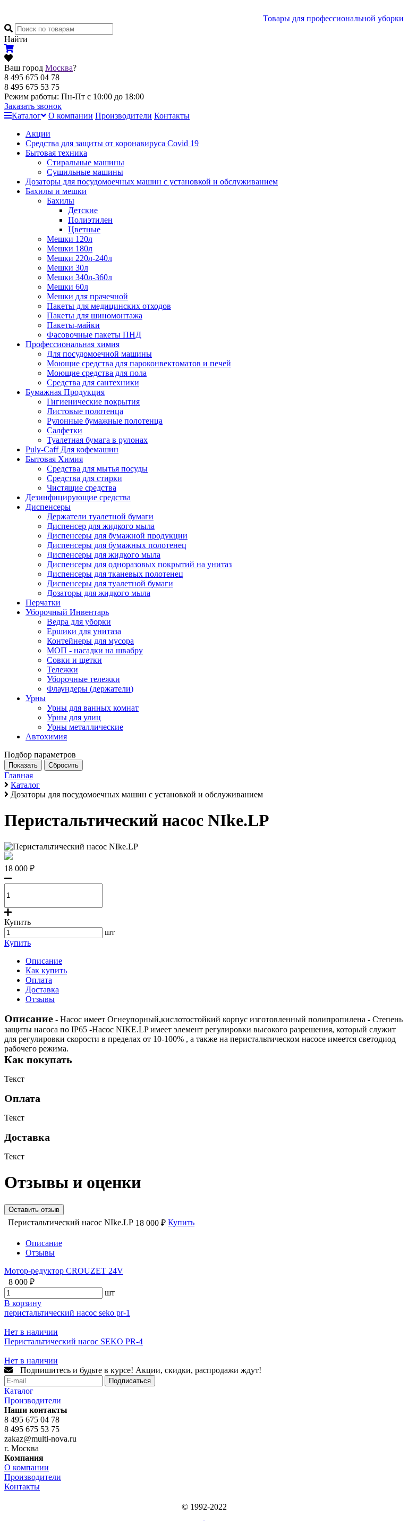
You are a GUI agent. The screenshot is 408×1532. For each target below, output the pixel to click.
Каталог (26, 115)
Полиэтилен (90, 219)
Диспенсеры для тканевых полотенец (115, 573)
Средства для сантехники (93, 382)
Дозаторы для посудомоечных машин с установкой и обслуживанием (152, 181)
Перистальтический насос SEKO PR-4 (73, 1341)
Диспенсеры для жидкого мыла (103, 554)
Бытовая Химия (54, 459)
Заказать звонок (33, 106)
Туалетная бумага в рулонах (97, 439)
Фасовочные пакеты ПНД (94, 334)
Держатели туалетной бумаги (100, 516)
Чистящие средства (81, 487)
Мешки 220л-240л (79, 258)
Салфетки (64, 430)
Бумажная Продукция (65, 392)
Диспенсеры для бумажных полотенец (116, 545)
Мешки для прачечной (87, 296)
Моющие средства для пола (97, 372)
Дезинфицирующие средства (78, 497)
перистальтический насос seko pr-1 (67, 1312)
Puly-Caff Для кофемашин (72, 449)
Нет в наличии (31, 1331)
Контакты (172, 115)
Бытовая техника (56, 152)
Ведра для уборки (79, 621)
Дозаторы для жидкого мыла (98, 592)
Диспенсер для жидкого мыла (101, 526)
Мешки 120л (69, 238)
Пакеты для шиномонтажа (94, 315)
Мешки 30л (67, 267)
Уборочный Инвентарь (67, 612)
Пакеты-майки (73, 325)
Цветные (84, 229)
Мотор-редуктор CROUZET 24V (63, 1270)
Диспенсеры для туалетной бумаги (110, 583)
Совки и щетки (74, 659)
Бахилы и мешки (56, 191)
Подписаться (130, 1381)
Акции (38, 133)
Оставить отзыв (34, 1210)
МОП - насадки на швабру (95, 650)
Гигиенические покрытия (93, 401)
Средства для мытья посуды (97, 468)
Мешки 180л (69, 248)
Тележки (62, 669)
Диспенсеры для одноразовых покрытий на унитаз (139, 564)
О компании (70, 115)
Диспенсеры (48, 506)
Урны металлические (85, 726)
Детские (83, 210)
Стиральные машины (85, 162)
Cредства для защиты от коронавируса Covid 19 (112, 143)
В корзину (22, 1303)
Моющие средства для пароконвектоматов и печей (139, 363)
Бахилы (60, 200)
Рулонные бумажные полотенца (105, 420)
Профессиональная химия (73, 344)
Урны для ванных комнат (93, 707)
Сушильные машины (85, 171)
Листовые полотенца (85, 411)
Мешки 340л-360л (79, 277)
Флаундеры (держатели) (90, 688)
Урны (36, 698)
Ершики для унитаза (84, 631)
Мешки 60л (67, 286)
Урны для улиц (74, 717)
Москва (59, 67)
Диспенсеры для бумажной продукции (117, 535)
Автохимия (46, 736)
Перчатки (43, 602)
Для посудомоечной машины (99, 353)
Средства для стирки (84, 478)
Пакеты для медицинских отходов (109, 305)
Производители (123, 115)
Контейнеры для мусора (90, 640)
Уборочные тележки (83, 679)
